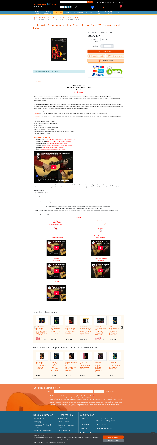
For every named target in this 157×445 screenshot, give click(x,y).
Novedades (103, 2)
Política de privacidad (85, 396)
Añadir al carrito (106, 51)
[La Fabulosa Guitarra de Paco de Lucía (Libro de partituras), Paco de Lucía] (86, 356)
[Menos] (102, 46)
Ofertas (109, 2)
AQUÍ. (64, 442)
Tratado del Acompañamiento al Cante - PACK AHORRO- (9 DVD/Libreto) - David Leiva (100, 331)
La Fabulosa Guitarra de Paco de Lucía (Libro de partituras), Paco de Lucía (85, 365)
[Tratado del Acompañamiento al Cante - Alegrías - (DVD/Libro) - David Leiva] (57, 320)
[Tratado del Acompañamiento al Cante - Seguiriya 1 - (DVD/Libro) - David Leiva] (115, 320)
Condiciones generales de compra (66, 426)
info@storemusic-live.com (90, 404)
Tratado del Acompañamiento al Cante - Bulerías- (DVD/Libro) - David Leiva (115, 365)
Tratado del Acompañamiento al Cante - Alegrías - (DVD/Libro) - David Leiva (56, 330)
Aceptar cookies (113, 437)
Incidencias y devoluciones (42, 430)
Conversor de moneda (83, 7)
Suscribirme (99, 391)
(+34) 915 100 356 (101, 425)
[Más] (112, 46)
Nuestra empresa (63, 418)
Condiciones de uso (70, 396)
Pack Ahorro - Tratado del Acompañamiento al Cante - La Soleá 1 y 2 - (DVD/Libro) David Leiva (41, 331)
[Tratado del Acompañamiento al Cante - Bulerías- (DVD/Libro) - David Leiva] (115, 356)
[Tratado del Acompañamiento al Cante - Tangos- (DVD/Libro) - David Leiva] (42, 356)
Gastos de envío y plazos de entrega (42, 426)
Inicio (97, 2)
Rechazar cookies (113, 440)
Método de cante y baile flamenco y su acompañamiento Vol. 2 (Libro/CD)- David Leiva (71, 366)
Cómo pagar (38, 422)
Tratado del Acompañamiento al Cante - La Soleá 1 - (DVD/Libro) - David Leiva (71, 330)
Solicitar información (97, 56)
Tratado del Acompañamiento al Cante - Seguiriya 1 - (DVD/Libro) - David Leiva (114, 331)
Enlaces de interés (63, 422)
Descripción (38, 81)
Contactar (120, 2)
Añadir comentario (116, 56)
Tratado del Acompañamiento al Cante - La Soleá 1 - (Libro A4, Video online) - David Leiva (86, 331)
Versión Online (107, 61)
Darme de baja (109, 391)
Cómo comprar (98, 7)
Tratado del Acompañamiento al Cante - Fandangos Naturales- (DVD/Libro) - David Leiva (100, 367)
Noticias (115, 2)
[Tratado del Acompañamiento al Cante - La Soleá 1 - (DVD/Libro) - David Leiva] (71, 320)
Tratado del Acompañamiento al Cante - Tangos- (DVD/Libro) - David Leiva (41, 365)
